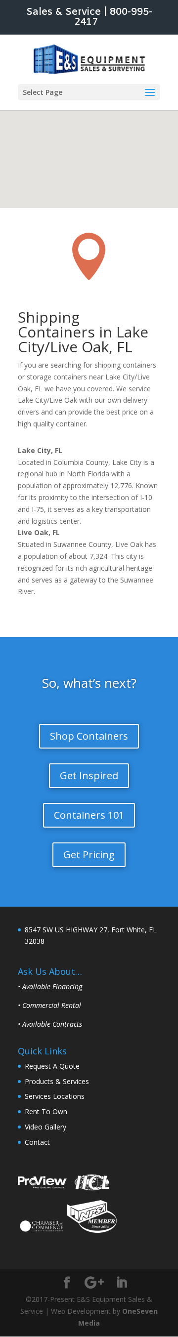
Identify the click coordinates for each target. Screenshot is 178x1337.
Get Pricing (89, 854)
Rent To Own (46, 1111)
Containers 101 (89, 815)
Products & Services (57, 1081)
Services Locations (55, 1096)
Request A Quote (52, 1066)
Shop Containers (89, 736)
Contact (37, 1142)
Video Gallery (45, 1126)
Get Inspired (89, 775)
